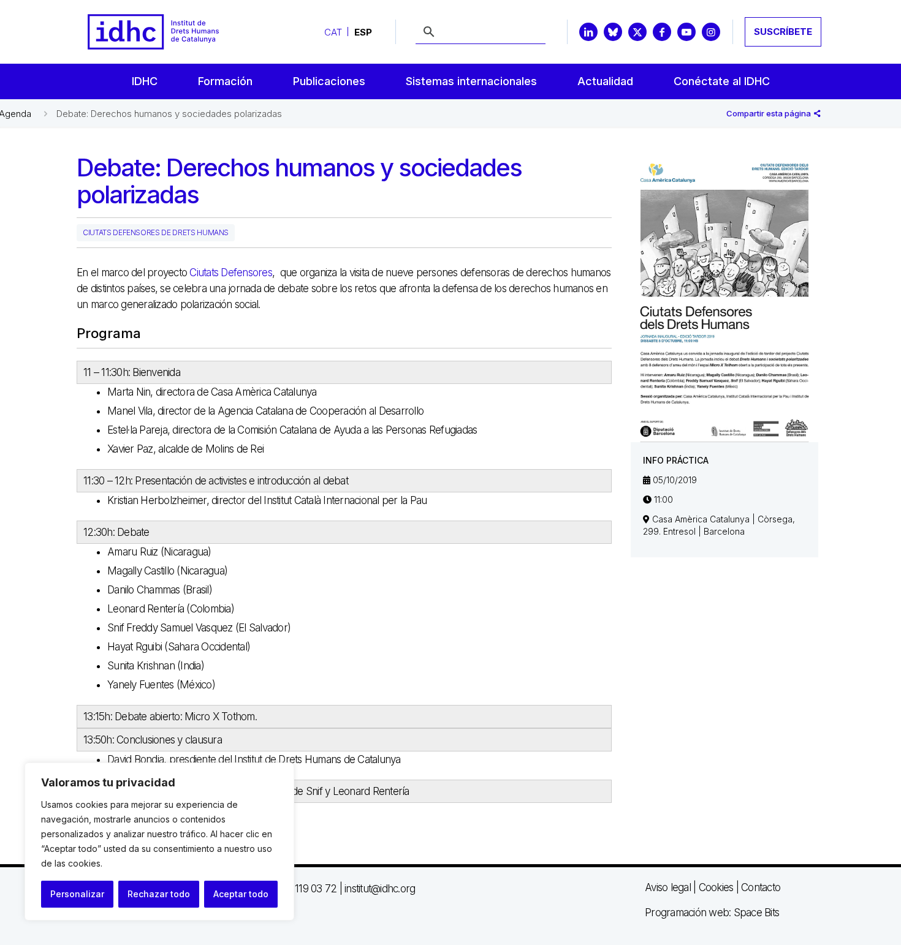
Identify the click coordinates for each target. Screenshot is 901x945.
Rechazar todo (158, 894)
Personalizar (77, 894)
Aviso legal (668, 887)
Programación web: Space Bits (712, 912)
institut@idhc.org (379, 889)
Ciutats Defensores (230, 272)
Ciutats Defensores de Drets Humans (156, 232)
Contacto (760, 887)
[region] (159, 841)
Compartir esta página (769, 113)
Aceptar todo (240, 894)
